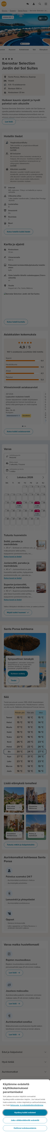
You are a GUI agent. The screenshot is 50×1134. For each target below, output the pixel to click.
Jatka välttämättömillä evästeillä (25, 1120)
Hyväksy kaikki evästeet (25, 1112)
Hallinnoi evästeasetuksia (25, 1128)
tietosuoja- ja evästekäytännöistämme (26, 1105)
